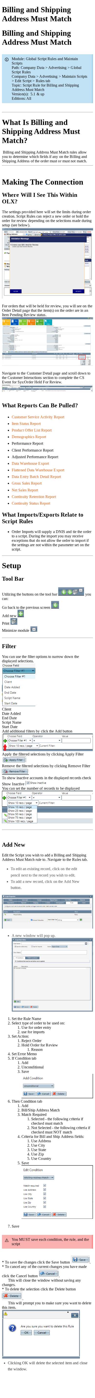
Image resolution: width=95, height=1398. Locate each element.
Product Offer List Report (32, 430)
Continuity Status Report (31, 503)
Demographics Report (29, 437)
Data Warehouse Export (30, 463)
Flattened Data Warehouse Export (38, 470)
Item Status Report (26, 424)
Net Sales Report (25, 490)
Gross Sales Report (27, 483)
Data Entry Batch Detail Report (36, 477)
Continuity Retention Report (34, 497)
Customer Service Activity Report (38, 417)
